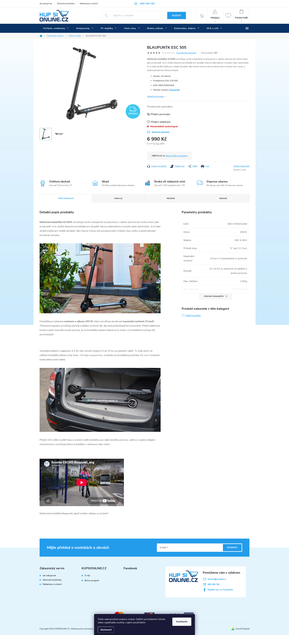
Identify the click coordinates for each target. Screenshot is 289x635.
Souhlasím (182, 621)
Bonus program (92, 580)
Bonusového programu (176, 155)
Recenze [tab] (171, 198)
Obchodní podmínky (66, 3)
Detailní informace (155, 96)
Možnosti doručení (160, 132)
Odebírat (232, 547)
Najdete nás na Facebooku (220, 589)
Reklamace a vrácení (89, 3)
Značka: (241, 166)
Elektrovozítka (193, 315)
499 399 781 (214, 584)
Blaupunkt (175, 89)
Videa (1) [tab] (118, 198)
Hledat (176, 15)
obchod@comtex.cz (217, 579)
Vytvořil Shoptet (242, 628)
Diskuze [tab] (223, 198)
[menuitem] (56, 28)
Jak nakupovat (46, 3)
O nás (87, 575)
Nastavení (106, 629)
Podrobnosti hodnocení (186, 53)
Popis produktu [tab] (66, 198)
